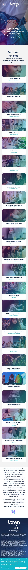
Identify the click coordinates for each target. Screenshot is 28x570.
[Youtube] (17, 528)
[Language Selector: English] (4, 4)
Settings (7, 568)
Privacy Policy (12, 564)
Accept (20, 568)
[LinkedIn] (15, 528)
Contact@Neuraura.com (14, 530)
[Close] (26, 559)
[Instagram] (12, 528)
